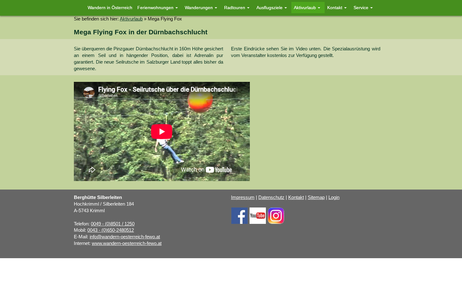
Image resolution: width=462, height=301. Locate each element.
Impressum (243, 197)
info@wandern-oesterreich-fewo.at (125, 236)
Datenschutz (271, 197)
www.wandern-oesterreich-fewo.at (127, 243)
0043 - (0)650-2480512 (110, 230)
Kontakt (296, 197)
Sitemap (316, 197)
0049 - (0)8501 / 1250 (113, 223)
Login (333, 197)
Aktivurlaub (131, 18)
